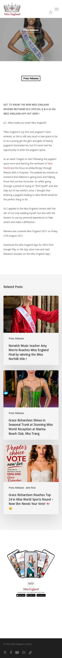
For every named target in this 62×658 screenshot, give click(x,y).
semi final (30, 487)
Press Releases (31, 30)
